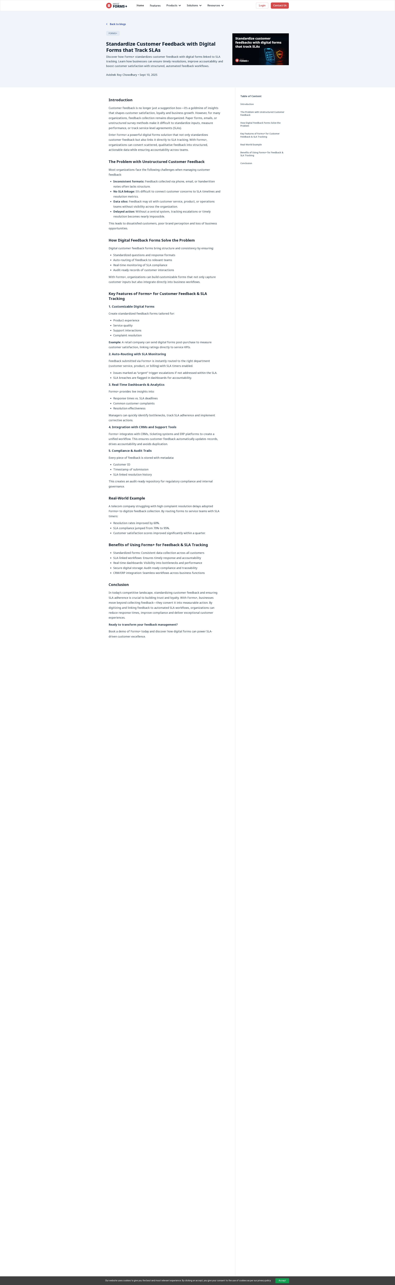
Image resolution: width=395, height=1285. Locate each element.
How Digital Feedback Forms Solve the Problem (260, 124)
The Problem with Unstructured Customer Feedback (262, 113)
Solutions (192, 5)
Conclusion (246, 163)
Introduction (247, 104)
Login (262, 5)
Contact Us (280, 5)
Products (171, 5)
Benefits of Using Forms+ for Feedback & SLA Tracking (261, 154)
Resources (214, 5)
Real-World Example (251, 144)
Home (140, 5)
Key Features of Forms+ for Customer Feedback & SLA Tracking (260, 135)
